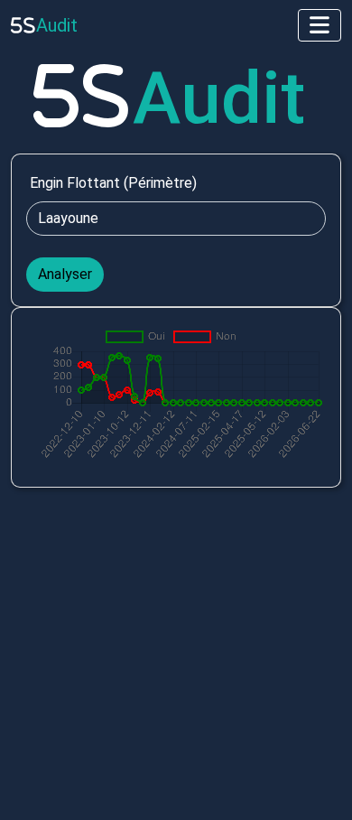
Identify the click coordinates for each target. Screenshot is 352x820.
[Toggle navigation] (319, 25)
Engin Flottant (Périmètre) (113, 182)
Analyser (65, 274)
